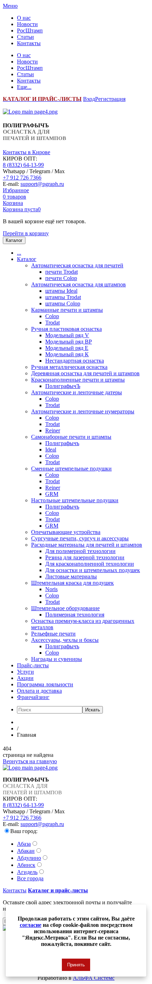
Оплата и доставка (39, 691)
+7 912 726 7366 (22, 178)
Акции (25, 678)
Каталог (26, 259)
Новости (27, 24)
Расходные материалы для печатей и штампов (86, 545)
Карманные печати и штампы (67, 310)
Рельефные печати (53, 634)
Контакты (29, 43)
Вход (89, 99)
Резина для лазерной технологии (84, 557)
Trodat (52, 323)
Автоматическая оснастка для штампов (78, 284)
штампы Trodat (63, 297)
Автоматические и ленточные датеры (76, 392)
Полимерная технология (74, 615)
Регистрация (110, 99)
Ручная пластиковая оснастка (66, 329)
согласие (30, 925)
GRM (51, 494)
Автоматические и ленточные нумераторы (82, 411)
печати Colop (61, 278)
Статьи (25, 37)
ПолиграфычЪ (62, 386)
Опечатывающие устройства (65, 532)
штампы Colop (62, 303)
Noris (51, 589)
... (19, 253)
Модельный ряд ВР (68, 342)
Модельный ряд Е (66, 348)
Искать (92, 709)
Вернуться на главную (30, 761)
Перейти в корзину (26, 233)
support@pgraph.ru (42, 184)
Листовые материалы (71, 576)
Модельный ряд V (67, 335)
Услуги (25, 672)
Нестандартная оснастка (74, 361)
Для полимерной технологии (80, 551)
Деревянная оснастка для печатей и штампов (85, 373)
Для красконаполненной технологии (89, 564)
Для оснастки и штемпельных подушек (92, 570)
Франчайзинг (33, 697)
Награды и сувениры (56, 659)
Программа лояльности (45, 684)
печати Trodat (61, 272)
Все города (30, 878)
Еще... (24, 87)
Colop (52, 316)
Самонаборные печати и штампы (71, 437)
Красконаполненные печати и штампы (78, 380)
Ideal (50, 449)
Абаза (24, 844)
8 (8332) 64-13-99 (23, 165)
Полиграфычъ (62, 443)
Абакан (26, 851)
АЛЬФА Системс (94, 978)
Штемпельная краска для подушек (72, 583)
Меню (10, 6)
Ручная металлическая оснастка (69, 367)
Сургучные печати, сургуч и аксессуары (80, 538)
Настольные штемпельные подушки (74, 500)
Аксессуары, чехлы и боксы (65, 640)
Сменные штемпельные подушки (71, 469)
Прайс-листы (33, 665)
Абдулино (29, 858)
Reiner (52, 430)
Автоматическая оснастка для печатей (77, 265)
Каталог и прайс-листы (58, 890)
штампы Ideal (61, 291)
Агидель (27, 872)
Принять (76, 964)
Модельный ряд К (67, 354)
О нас (24, 18)
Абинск (26, 865)
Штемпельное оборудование (65, 608)
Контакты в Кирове (26, 152)
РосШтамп (30, 31)
